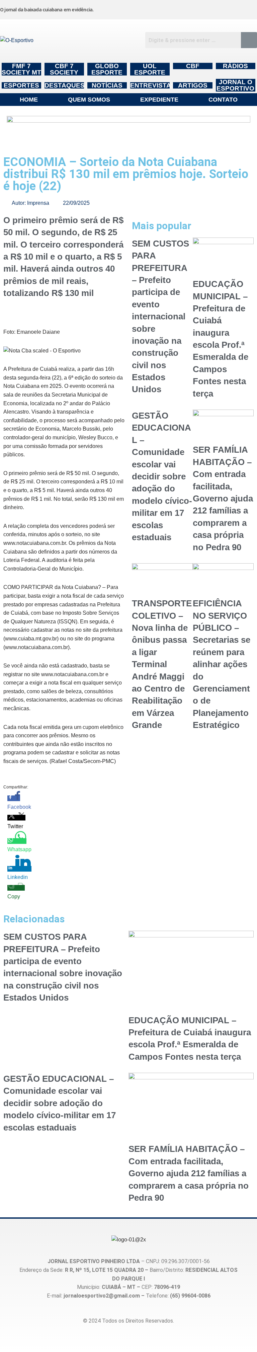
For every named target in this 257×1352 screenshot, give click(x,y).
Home (29, 99)
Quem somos (89, 99)
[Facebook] (183, 8)
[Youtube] (215, 8)
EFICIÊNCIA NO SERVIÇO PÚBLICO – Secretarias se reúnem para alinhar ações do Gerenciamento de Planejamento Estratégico (221, 664)
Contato (223, 99)
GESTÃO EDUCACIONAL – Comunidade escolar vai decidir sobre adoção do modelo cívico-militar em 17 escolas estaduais (162, 476)
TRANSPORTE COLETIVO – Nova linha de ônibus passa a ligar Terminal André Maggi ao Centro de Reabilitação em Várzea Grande (162, 664)
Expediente (159, 99)
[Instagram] (150, 8)
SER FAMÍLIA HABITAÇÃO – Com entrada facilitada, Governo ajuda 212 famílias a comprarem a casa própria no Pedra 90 (223, 498)
